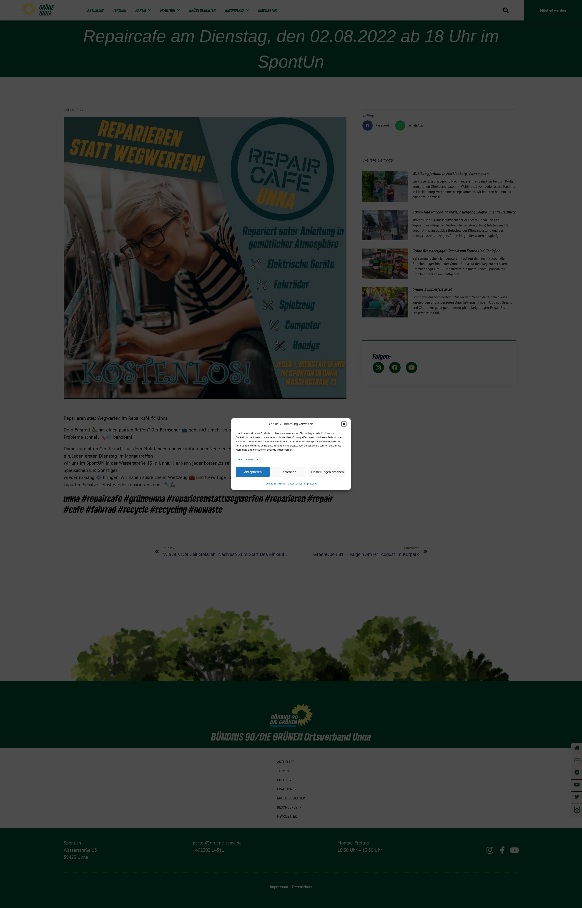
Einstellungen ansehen (327, 472)
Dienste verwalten (248, 459)
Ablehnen (289, 472)
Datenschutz (295, 483)
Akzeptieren (253, 472)
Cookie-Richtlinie (275, 483)
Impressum (310, 483)
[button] (344, 424)
